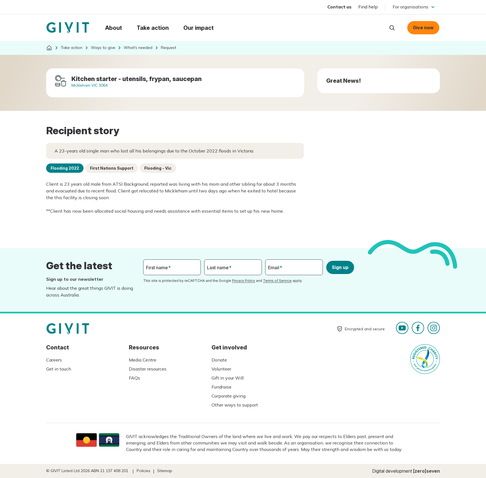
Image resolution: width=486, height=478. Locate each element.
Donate (219, 360)
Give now (423, 27)
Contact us (339, 7)
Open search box (392, 28)
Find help (368, 7)
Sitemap (164, 470)
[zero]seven (426, 471)
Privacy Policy (243, 281)
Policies (143, 470)
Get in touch (58, 369)
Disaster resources (147, 369)
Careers (54, 360)
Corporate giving (229, 396)
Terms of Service (277, 281)
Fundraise (221, 387)
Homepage (67, 27)
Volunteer (221, 369)
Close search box (378, 27)
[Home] (49, 48)
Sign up (340, 267)
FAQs (134, 378)
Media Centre (142, 360)
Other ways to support (235, 405)
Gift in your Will (228, 378)
